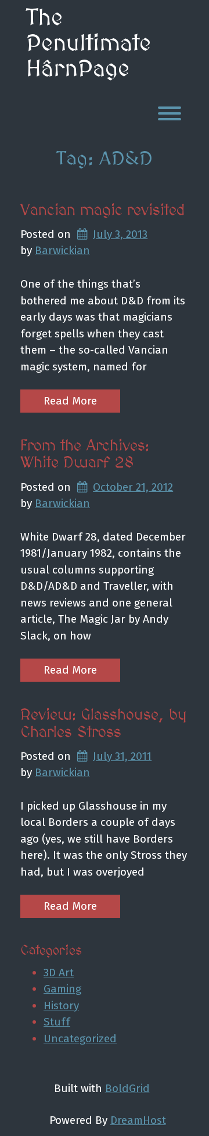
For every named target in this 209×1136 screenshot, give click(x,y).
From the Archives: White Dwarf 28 (84, 455)
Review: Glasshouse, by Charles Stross (103, 724)
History (61, 1005)
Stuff (57, 1021)
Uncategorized (80, 1038)
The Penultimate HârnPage (88, 44)
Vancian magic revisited (102, 210)
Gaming (62, 988)
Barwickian (62, 250)
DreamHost (138, 1120)
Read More (70, 400)
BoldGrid (127, 1088)
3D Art (59, 972)
